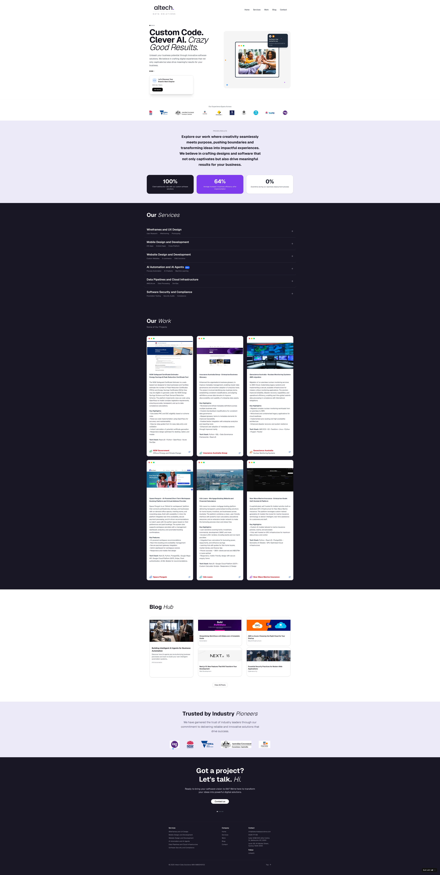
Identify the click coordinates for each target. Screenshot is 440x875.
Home (247, 9)
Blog (274, 9)
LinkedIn (251, 853)
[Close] (435, 870)
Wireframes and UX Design (178, 832)
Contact (283, 9)
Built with (426, 870)
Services (257, 9)
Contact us (220, 801)
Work (266, 9)
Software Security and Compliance (181, 848)
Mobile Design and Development (181, 835)
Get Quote (157, 90)
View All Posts (220, 685)
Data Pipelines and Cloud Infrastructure (183, 844)
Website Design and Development (181, 838)
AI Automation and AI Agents (179, 841)
